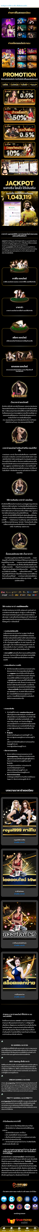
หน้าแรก (4, 1231)
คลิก (14, 6)
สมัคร (19, 1231)
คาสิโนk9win (19, 891)
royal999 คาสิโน (19, 840)
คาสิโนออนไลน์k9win (20, 943)
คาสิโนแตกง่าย (19, 994)
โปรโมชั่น (27, 1231)
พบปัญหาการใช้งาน (7, 6)
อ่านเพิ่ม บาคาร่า (19, 842)
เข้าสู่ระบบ (11, 1231)
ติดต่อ (35, 1231)
